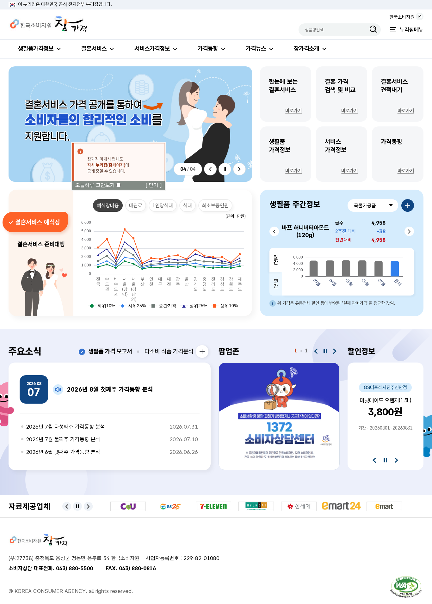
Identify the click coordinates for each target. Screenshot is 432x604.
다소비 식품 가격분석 (169, 351)
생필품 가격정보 (285, 156)
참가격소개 (306, 48)
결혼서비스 (94, 48)
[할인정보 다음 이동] (396, 460)
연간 (276, 283)
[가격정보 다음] (409, 231)
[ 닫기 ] (154, 185)
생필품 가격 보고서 (110, 351)
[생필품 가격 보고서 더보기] (202, 351)
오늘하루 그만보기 (95, 185)
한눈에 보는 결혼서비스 (285, 95)
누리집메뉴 (411, 30)
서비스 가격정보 (341, 156)
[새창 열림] (406, 587)
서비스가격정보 (152, 48)
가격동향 (208, 48)
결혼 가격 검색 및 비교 (341, 95)
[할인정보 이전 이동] (374, 460)
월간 (276, 259)
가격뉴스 (256, 48)
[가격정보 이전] (274, 231)
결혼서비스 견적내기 (397, 95)
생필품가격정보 (35, 48)
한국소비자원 (402, 17)
